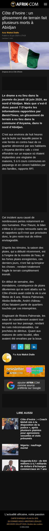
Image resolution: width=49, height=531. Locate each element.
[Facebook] (14, 346)
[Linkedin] (34, 346)
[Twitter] (21, 346)
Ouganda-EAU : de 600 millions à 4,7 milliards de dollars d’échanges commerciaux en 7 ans (33, 465)
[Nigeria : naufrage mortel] (10, 449)
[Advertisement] (24, 83)
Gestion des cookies (34, 524)
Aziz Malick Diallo (10, 32)
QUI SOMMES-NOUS (16, 521)
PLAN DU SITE (32, 518)
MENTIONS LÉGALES (33, 521)
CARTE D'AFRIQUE (18, 518)
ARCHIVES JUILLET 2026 (16, 524)
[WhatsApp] (27, 346)
